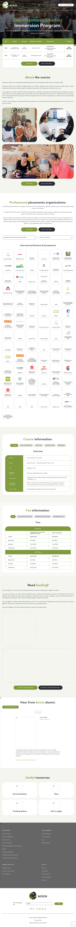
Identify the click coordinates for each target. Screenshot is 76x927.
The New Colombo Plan (8, 871)
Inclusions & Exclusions (25, 516)
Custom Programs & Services (9, 858)
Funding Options (6, 868)
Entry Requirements (26, 445)
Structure (39, 445)
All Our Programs (6, 833)
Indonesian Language (7, 852)
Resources (44, 880)
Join (59, 903)
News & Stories (46, 874)
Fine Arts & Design (7, 843)
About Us (44, 868)
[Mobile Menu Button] (39, 5)
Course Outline (49, 445)
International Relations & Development (12, 846)
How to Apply (5, 874)
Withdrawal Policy (58, 516)
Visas (43, 840)
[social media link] (37, 909)
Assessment (61, 445)
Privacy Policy (38, 920)
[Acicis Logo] (9, 5)
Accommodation (46, 837)
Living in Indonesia (46, 833)
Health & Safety (46, 843)
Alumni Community (46, 877)
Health (4, 849)
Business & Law (6, 840)
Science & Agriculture (7, 837)
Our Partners (45, 871)
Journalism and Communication (10, 855)
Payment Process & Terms (42, 516)
